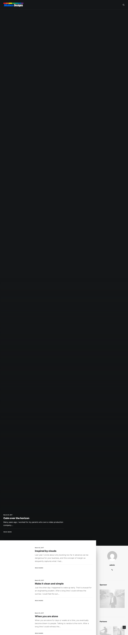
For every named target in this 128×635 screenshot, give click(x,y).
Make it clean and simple (49, 583)
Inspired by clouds (45, 550)
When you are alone (46, 616)
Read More (39, 568)
